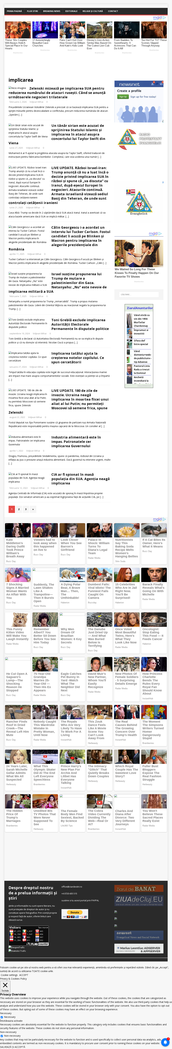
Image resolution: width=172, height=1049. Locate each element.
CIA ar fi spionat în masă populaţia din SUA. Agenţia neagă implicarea (80, 478)
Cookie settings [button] (9, 975)
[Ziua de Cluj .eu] (138, 904)
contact (113, 11)
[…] (20, 114)
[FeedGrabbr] (139, 386)
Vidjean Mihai (36, 101)
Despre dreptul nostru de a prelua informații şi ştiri (33, 893)
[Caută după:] (139, 294)
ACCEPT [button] (23, 975)
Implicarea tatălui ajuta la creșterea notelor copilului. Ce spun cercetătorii (77, 357)
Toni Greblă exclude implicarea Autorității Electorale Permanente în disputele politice (80, 324)
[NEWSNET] (138, 938)
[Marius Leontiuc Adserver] (138, 951)
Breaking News (51, 11)
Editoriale (71, 11)
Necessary (9, 1016)
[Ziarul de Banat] (138, 889)
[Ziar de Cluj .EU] (115, 918)
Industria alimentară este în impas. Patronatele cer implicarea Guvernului (76, 441)
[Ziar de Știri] (115, 911)
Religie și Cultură (93, 11)
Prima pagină (14, 11)
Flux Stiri (32, 11)
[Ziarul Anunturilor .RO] (115, 925)
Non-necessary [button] (8, 1032)
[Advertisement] (83, 63)
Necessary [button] (5, 1013)
